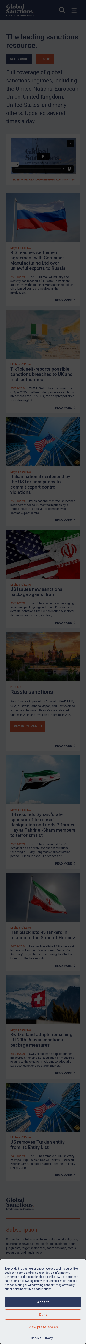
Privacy (48, 1338)
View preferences (43, 1327)
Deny (43, 1315)
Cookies (36, 1338)
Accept (43, 1302)
